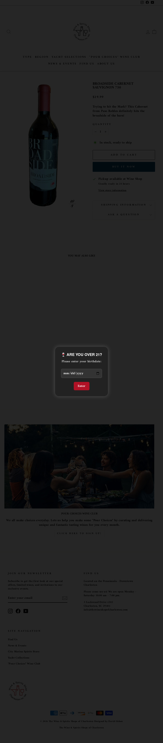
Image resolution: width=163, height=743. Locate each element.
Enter (81, 386)
